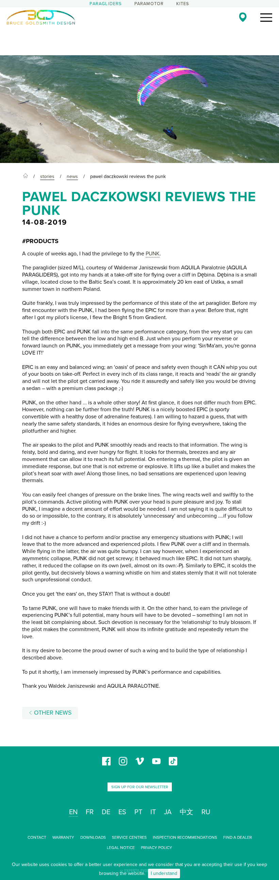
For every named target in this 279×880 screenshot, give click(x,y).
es (122, 812)
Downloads (93, 837)
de (106, 812)
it (153, 812)
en (73, 812)
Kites (183, 3)
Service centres (129, 837)
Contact (37, 837)
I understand (164, 873)
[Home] (25, 177)
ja (167, 812)
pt (138, 812)
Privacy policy (156, 847)
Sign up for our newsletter (139, 787)
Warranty (63, 837)
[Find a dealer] (243, 17)
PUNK (153, 253)
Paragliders (105, 3)
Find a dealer (237, 837)
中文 (186, 812)
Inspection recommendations (185, 837)
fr (90, 812)
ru (205, 812)
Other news (51, 712)
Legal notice (121, 847)
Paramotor (149, 3)
